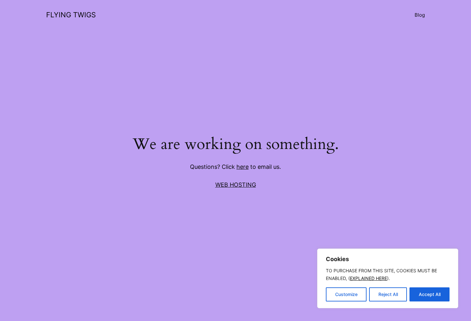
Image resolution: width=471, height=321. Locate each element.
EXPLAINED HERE (368, 278)
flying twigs (71, 15)
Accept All (430, 294)
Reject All (388, 294)
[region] (387, 278)
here (242, 166)
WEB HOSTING (235, 184)
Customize (346, 294)
